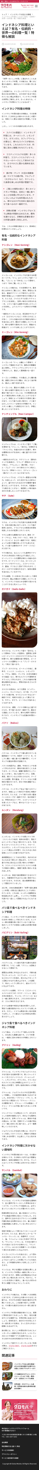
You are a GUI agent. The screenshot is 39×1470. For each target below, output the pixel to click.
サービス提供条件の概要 (10, 1458)
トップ (4, 14)
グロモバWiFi (14, 1345)
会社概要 (5, 1442)
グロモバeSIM (26, 1345)
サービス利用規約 (8, 1450)
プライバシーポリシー (9, 1454)
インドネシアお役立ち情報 (20, 14)
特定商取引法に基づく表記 (11, 1446)
